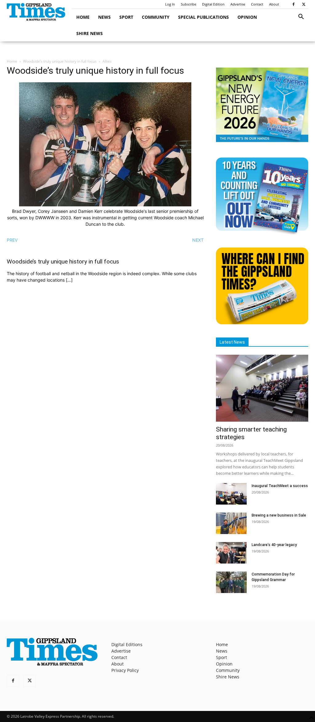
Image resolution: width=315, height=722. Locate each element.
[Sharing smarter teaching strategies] (262, 388)
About (274, 4)
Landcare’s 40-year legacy (274, 545)
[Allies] (105, 204)
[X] (303, 4)
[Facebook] (293, 4)
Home (83, 17)
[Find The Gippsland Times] (262, 323)
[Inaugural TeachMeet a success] (231, 494)
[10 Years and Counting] (262, 233)
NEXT (198, 240)
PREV (12, 240)
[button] (300, 17)
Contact (257, 4)
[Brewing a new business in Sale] (231, 523)
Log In (170, 4)
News (104, 17)
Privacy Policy (125, 670)
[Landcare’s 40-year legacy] (231, 553)
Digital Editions (126, 644)
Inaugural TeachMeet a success (280, 486)
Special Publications (203, 17)
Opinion (247, 17)
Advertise (237, 4)
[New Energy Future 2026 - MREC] (262, 143)
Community (155, 17)
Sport (126, 17)
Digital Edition (213, 4)
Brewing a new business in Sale (279, 515)
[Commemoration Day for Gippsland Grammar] (231, 582)
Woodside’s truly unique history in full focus (60, 61)
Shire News (89, 33)
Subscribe (188, 4)
